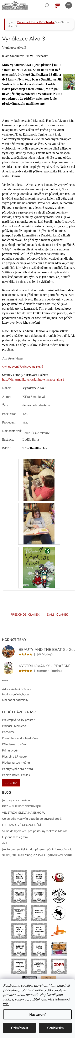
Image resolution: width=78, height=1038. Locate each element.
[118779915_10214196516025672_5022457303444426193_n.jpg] (39, 523)
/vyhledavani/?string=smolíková (22, 366)
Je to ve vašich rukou (16, 800)
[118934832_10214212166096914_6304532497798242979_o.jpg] (39, 479)
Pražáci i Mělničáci (14, 726)
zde (6, 1004)
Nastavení (37, 1014)
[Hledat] (47, 5)
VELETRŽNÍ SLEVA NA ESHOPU (23, 812)
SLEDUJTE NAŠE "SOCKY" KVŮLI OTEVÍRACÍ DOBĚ (37, 855)
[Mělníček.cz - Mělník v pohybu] (59, 930)
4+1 (4, 843)
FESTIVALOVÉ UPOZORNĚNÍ (21, 825)
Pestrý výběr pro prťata (17, 769)
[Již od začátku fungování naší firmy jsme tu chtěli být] (19, 966)
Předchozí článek (25, 614)
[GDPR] (59, 966)
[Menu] (68, 5)
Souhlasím (55, 1028)
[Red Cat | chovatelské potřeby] (59, 948)
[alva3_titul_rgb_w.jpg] (39, 567)
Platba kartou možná (16, 762)
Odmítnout (19, 1028)
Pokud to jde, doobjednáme (20, 738)
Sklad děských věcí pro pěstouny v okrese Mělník (34, 831)
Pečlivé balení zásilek (16, 775)
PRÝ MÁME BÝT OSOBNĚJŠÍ (21, 806)
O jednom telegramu (15, 837)
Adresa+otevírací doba (17, 689)
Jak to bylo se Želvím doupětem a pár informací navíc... (38, 849)
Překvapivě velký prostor (18, 720)
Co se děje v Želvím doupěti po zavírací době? (32, 819)
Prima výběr (10, 750)
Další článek (57, 614)
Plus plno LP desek (14, 756)
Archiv (11, 783)
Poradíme (8, 732)
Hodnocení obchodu (15, 694)
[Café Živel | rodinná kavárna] (59, 877)
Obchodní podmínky (15, 700)
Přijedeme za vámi (14, 744)
